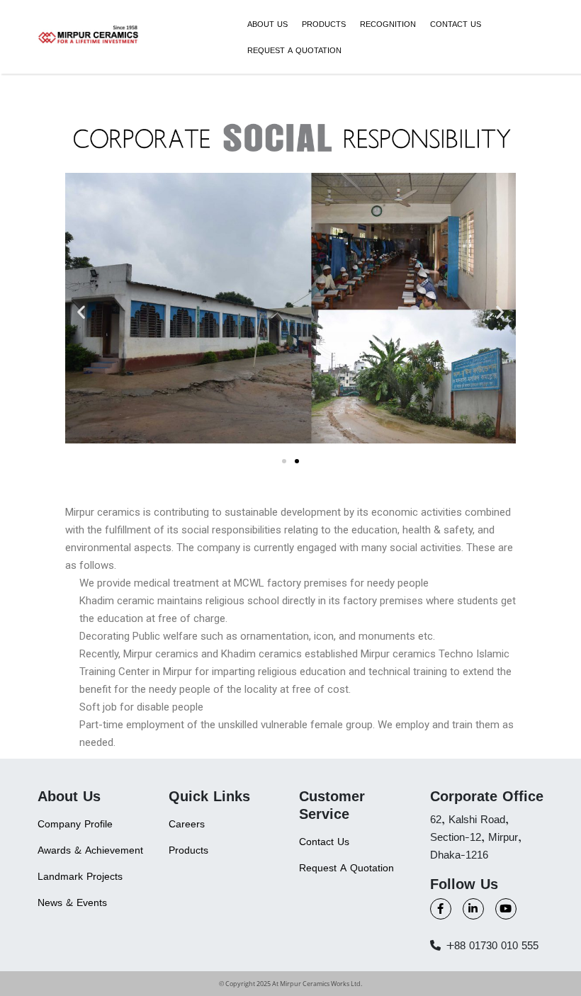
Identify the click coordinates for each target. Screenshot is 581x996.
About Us (267, 24)
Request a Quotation (294, 50)
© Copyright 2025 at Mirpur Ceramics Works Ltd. (290, 983)
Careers (187, 823)
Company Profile (75, 823)
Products (324, 24)
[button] (81, 312)
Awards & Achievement (90, 849)
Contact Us (455, 24)
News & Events (72, 902)
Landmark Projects (80, 875)
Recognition (388, 24)
